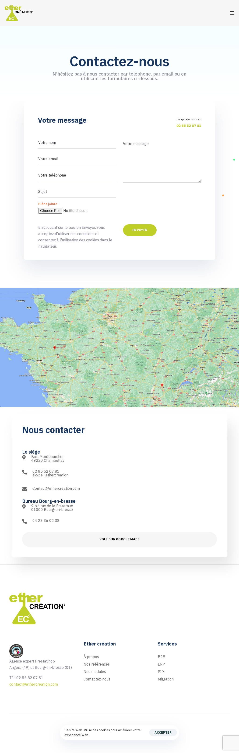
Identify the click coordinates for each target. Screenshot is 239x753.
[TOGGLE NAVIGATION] (196, 13)
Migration (166, 679)
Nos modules (95, 671)
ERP (161, 664)
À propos (91, 656)
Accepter (163, 732)
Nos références (97, 664)
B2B (161, 656)
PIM (161, 671)
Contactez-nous (97, 679)
